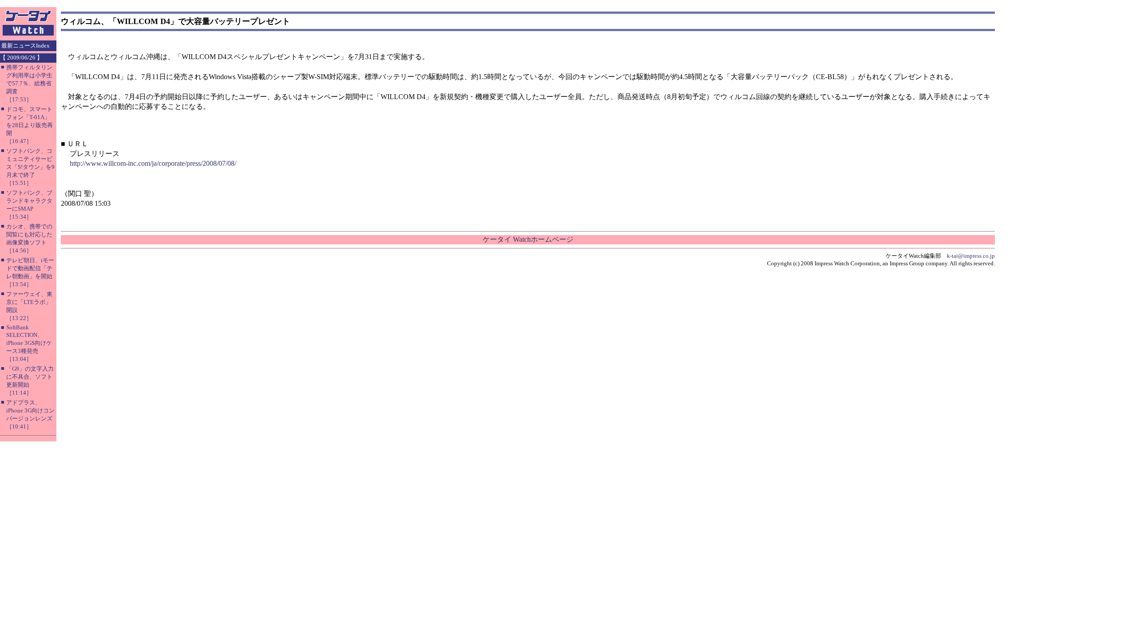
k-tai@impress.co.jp (971, 255)
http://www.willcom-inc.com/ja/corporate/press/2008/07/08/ (153, 163)
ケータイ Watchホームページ (528, 239)
